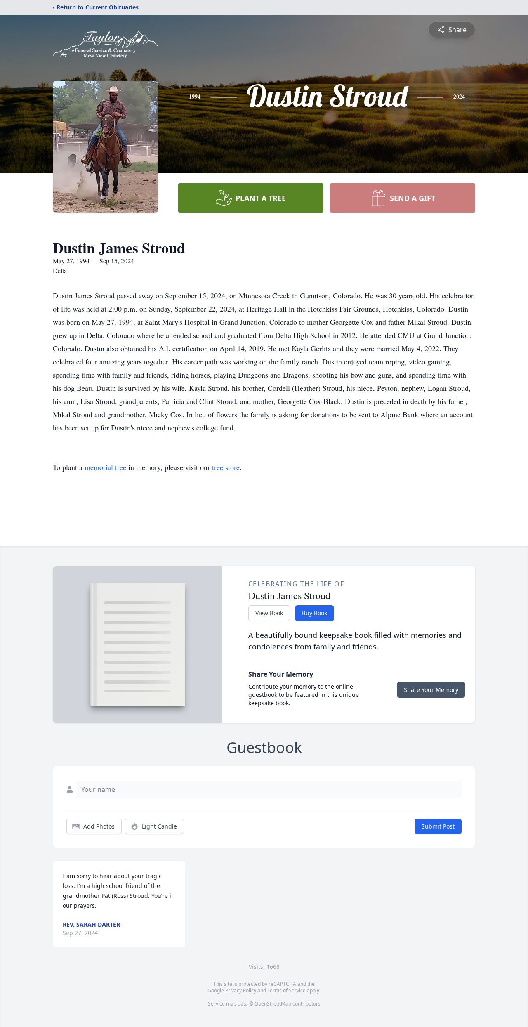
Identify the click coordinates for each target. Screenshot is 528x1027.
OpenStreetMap (273, 1003)
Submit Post (438, 826)
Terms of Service (286, 990)
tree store (226, 467)
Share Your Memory (431, 690)
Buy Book (314, 613)
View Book (269, 613)
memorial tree (105, 467)
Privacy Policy (240, 990)
